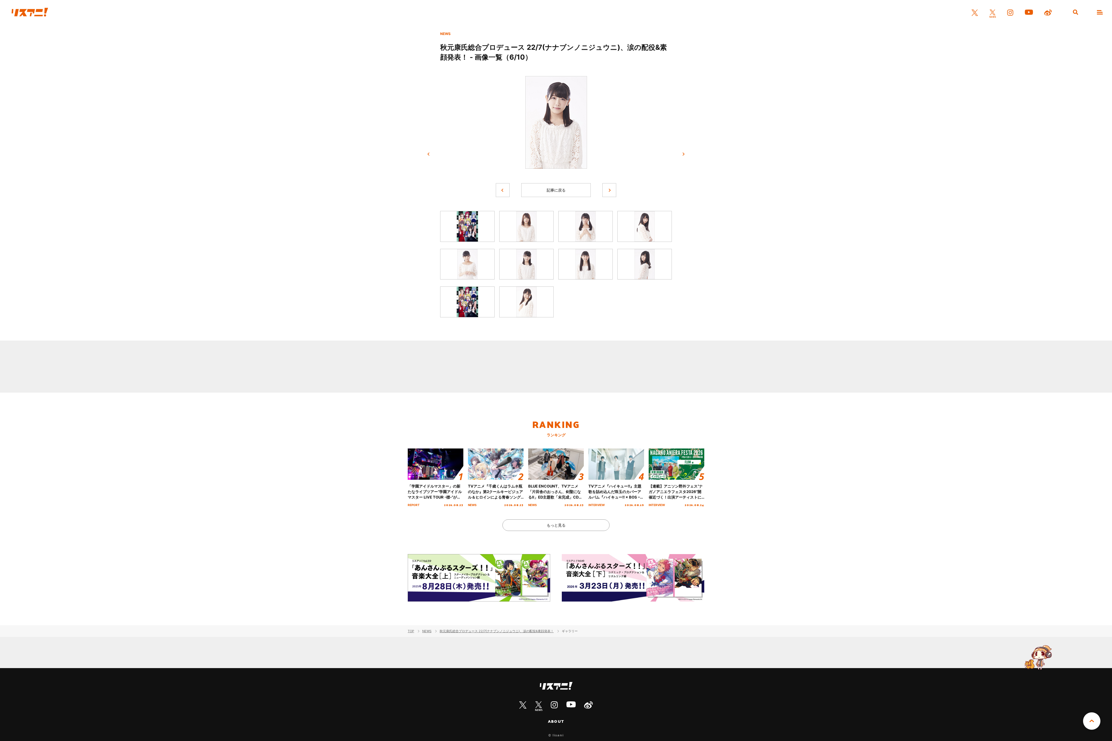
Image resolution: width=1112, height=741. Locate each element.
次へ (683, 154)
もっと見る (556, 525)
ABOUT (556, 721)
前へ (428, 154)
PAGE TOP (1091, 721)
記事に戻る (556, 190)
